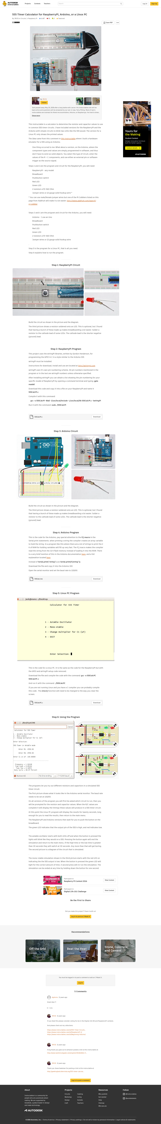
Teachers (47, 4)
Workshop (68, 1097)
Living (79, 1097)
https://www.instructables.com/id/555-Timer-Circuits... (66, 1030)
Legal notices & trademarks (125, 1120)
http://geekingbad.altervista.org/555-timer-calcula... (65, 1071)
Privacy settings (76, 1120)
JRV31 (16, 18)
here (84, 554)
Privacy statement (62, 1120)
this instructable (68, 138)
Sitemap (101, 1103)
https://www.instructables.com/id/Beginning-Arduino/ (66, 1034)
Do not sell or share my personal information (99, 1120)
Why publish (102, 1094)
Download (96, 417)
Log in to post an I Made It (80, 916)
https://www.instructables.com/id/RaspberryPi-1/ (64, 1032)
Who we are (102, 1106)
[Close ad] (149, 103)
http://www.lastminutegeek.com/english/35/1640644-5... (67, 1053)
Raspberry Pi (32, 18)
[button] (118, 23)
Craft (66, 1103)
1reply (51, 1008)
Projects (28, 4)
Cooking (80, 1094)
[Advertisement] (137, 129)
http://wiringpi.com (86, 365)
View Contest (109, 880)
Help (100, 1100)
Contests (37, 4)
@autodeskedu (131, 1098)
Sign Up (154, 4)
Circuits (23, 18)
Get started (102, 1097)
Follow (44, 102)
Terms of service (48, 1120)
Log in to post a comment (81, 1080)
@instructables (131, 1094)
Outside (80, 1100)
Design (67, 1100)
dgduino (55, 997)
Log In (145, 4)
